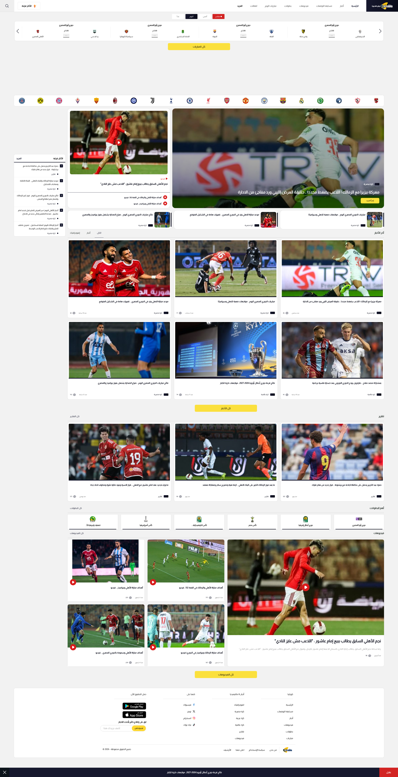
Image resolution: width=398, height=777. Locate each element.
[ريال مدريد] (301, 101)
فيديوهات (303, 6)
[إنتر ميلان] (134, 101)
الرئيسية (355, 6)
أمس (205, 16)
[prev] (380, 31)
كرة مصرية (239, 711)
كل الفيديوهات (77, 533)
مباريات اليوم (270, 6)
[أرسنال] (227, 101)
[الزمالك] (357, 101)
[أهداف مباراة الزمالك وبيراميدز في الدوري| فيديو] (186, 635)
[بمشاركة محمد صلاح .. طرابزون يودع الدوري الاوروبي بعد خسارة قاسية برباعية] (331, 360)
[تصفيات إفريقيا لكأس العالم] (93, 521)
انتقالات (253, 6)
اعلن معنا (240, 750)
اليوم (191, 16)
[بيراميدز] (339, 101)
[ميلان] (115, 101)
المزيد (18, 158)
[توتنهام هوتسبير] (171, 101)
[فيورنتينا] (78, 101)
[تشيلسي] (190, 101)
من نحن (273, 750)
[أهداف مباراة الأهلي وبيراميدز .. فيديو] (119, 203)
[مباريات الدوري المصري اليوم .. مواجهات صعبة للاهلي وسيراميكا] (332, 220)
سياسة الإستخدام (257, 750)
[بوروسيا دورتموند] (40, 101)
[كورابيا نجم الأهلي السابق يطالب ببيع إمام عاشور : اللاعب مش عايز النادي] (305, 603)
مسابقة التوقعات (285, 711)
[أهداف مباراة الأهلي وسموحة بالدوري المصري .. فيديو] (106, 635)
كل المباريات (199, 46)
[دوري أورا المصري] (359, 521)
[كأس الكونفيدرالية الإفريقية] (199, 521)
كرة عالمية (239, 725)
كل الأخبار (226, 408)
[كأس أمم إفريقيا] (146, 521)
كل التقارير (74, 416)
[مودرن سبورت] (320, 101)
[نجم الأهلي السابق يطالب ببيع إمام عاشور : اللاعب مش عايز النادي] (119, 150)
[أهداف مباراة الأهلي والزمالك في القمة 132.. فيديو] (119, 197)
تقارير (241, 731)
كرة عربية (240, 718)
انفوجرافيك (239, 705)
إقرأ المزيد (370, 201)
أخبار (342, 6)
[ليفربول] (208, 101)
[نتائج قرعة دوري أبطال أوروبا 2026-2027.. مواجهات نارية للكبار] (224, 360)
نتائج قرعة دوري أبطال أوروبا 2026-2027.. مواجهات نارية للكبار (194, 772)
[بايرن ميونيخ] (59, 101)
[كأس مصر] (252, 521)
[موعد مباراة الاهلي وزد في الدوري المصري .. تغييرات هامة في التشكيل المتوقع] (225, 220)
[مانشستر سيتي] (264, 101)
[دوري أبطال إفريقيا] (306, 521)
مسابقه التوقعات (324, 6)
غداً (178, 16)
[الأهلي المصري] (376, 101)
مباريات (289, 738)
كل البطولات (76, 508)
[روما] (96, 101)
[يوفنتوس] (152, 101)
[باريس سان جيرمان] (22, 101)
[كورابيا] (382, 6)
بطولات (288, 6)
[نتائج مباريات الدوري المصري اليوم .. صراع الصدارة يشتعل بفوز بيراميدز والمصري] (119, 220)
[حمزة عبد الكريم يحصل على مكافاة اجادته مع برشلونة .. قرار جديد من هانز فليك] (331, 462)
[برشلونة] (283, 101)
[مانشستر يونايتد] (246, 101)
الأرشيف (227, 750)
